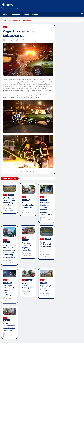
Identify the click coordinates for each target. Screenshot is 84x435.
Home (4, 20)
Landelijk (16, 14)
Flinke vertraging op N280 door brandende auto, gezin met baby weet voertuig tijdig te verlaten (9, 251)
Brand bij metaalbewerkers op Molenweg (28, 205)
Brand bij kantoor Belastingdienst (27, 285)
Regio (5, 14)
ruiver (7, 40)
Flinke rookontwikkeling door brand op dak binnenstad (9, 327)
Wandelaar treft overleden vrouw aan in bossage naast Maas (9, 201)
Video (26, 14)
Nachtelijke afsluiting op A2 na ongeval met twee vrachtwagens (9, 290)
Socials (35, 14)
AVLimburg (9, 208)
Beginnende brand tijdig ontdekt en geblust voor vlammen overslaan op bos (46, 209)
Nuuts (7, 4)
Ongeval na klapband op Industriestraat (19, 20)
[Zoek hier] (82, 14)
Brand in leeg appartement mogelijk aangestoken (27, 246)
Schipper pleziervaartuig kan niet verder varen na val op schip (46, 246)
